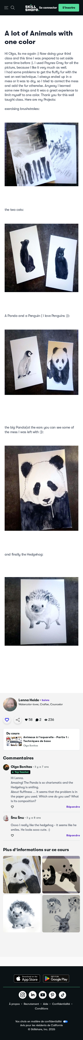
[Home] (32, 7)
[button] (6, 7)
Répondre (73, 806)
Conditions (41, 1008)
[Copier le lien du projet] (18, 720)
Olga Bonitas (21, 767)
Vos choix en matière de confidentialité (38, 1021)
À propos (14, 1003)
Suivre (45, 700)
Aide (45, 1003)
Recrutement (31, 1003)
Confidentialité (61, 1003)
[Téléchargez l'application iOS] (27, 978)
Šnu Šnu (17, 818)
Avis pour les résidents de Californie (41, 1025)
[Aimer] (7, 720)
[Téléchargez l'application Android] (56, 978)
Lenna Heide (29, 700)
